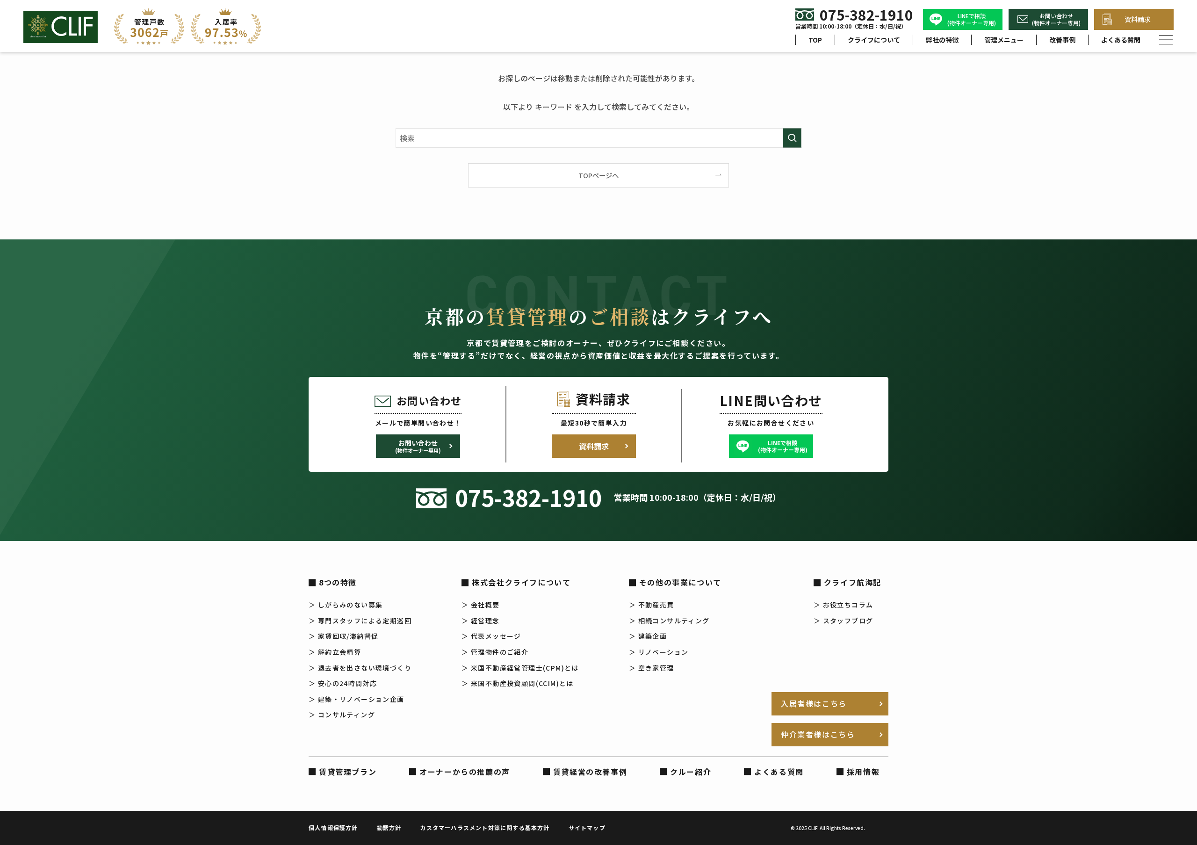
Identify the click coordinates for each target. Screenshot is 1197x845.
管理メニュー (1004, 39)
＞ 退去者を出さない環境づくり (360, 667)
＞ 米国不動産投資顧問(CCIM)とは (517, 683)
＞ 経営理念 (480, 620)
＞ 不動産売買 (651, 604)
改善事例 (1062, 39)
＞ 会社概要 (480, 604)
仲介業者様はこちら (818, 734)
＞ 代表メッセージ (491, 636)
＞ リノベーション (659, 652)
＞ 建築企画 (648, 636)
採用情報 (863, 771)
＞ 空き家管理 (651, 667)
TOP (815, 39)
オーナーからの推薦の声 (464, 771)
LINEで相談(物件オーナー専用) (971, 19)
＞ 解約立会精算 (335, 652)
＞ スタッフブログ (843, 620)
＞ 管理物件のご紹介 (494, 652)
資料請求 (1138, 19)
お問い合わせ (418, 446)
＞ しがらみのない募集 (345, 604)
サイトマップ (587, 827)
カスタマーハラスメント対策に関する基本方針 (484, 827)
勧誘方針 (389, 827)
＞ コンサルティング (342, 714)
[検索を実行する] (792, 138)
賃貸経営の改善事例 (590, 771)
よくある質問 (1120, 39)
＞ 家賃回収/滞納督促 (343, 636)
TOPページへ (598, 175)
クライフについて (874, 39)
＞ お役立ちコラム (843, 604)
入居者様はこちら (814, 703)
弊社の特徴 (942, 39)
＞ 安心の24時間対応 (343, 683)
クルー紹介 (690, 771)
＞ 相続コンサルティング (669, 620)
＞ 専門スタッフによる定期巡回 (360, 620)
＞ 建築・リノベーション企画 (356, 699)
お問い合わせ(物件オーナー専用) (1056, 19)
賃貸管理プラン (347, 771)
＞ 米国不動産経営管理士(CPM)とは (520, 667)
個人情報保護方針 (333, 827)
